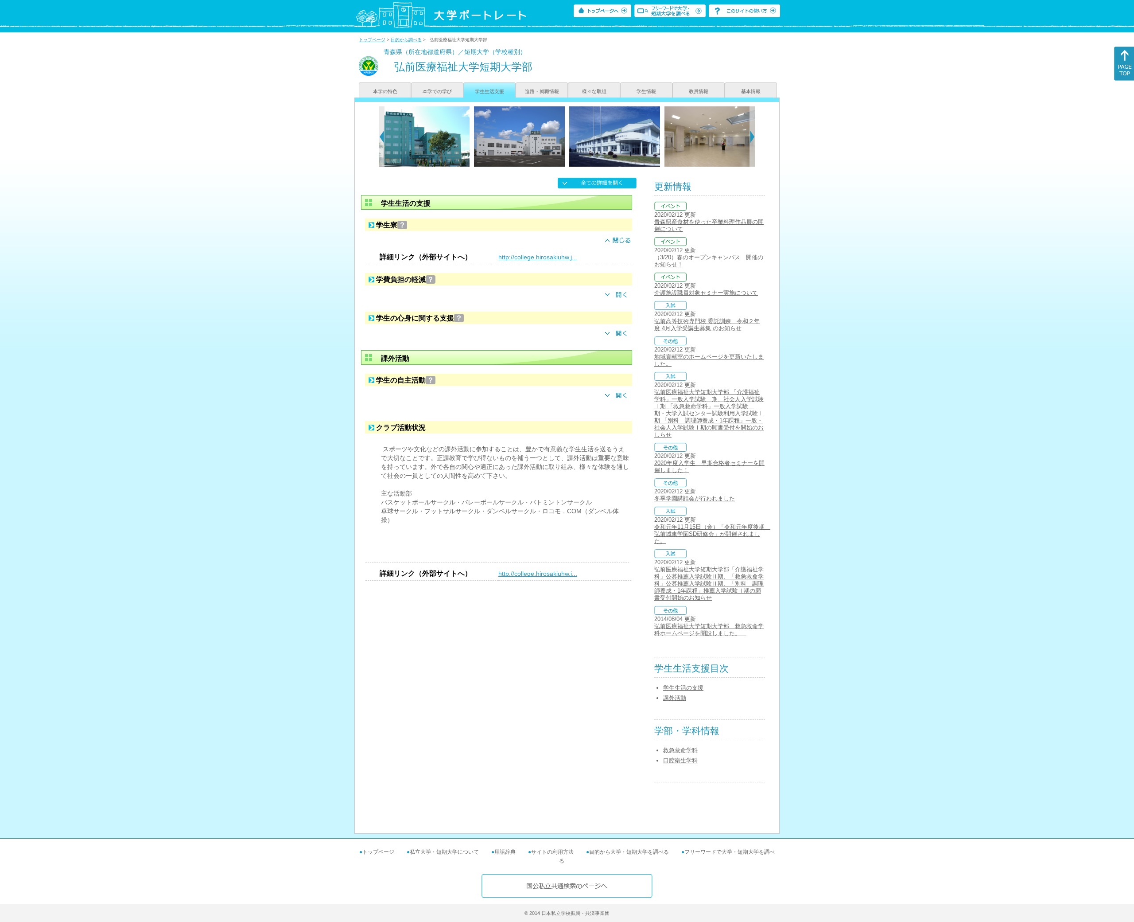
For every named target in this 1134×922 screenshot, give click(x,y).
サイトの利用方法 (552, 852)
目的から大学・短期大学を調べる (629, 852)
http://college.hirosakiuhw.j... (537, 257)
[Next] (752, 136)
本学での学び (437, 91)
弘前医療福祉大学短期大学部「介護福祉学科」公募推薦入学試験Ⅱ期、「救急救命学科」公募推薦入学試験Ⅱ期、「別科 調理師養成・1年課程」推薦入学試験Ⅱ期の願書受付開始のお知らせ (709, 583)
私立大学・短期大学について (444, 852)
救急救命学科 (680, 750)
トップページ (372, 39)
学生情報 (646, 91)
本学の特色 (385, 91)
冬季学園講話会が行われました (694, 498)
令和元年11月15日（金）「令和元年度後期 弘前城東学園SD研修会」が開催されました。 (712, 534)
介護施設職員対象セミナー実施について (706, 292)
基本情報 (751, 91)
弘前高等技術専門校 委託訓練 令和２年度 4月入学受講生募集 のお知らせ (707, 325)
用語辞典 (505, 852)
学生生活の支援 (683, 687)
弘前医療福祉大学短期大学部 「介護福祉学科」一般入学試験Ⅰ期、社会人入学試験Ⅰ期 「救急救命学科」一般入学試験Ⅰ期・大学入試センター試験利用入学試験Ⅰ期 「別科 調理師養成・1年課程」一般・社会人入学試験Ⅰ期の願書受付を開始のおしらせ (709, 413)
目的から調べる (406, 39)
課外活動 (674, 698)
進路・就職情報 (542, 91)
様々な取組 (594, 91)
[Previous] (381, 136)
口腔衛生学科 (680, 760)
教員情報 (698, 91)
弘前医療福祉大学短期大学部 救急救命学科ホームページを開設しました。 (709, 630)
